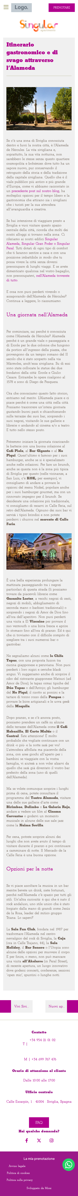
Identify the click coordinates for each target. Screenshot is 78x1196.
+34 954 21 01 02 (42, 1040)
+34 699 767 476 (43, 1059)
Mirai (48, 1188)
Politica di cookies (18, 1173)
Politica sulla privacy (20, 1180)
